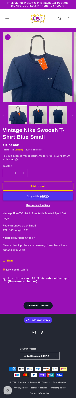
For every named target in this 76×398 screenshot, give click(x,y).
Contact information (39, 393)
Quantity (7, 165)
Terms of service (39, 388)
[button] (7, 18)
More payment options (38, 205)
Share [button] (10, 260)
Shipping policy (58, 388)
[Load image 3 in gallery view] (58, 115)
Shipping (19, 150)
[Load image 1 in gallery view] (18, 115)
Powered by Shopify (40, 382)
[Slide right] (72, 116)
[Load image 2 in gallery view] (38, 115)
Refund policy (59, 382)
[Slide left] (4, 116)
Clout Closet (24, 382)
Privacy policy (21, 388)
